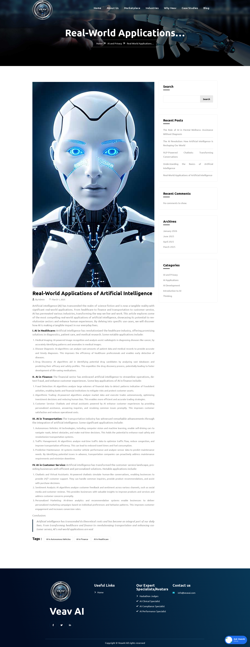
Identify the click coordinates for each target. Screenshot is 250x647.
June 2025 (168, 236)
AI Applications (171, 280)
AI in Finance (82, 539)
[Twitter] (61, 625)
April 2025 (168, 241)
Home (97, 8)
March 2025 (169, 246)
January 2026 (170, 230)
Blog (206, 8)
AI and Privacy (114, 43)
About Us (113, 8)
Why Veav (170, 8)
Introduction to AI (172, 290)
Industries (152, 8)
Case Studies (190, 8)
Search (168, 86)
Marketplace (132, 8)
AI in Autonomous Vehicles (58, 539)
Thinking (167, 295)
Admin (41, 299)
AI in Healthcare (101, 539)
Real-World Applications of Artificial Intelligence (187, 175)
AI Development (171, 285)
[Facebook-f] (53, 625)
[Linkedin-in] (69, 625)
